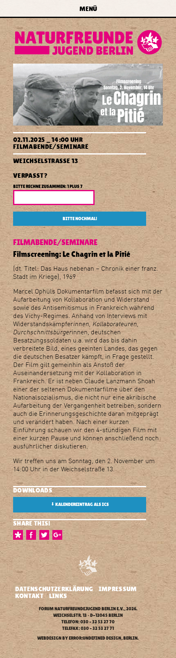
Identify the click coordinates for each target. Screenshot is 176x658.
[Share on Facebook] (32, 535)
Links (58, 596)
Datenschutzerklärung (54, 589)
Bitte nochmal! (80, 218)
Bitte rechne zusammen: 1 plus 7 (48, 186)
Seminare (72, 146)
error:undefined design (95, 638)
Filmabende (32, 146)
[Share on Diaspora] (19, 535)
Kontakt (29, 596)
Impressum (118, 589)
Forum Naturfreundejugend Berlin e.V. (81, 609)
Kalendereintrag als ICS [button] (80, 504)
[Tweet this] (45, 535)
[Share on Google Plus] (58, 535)
